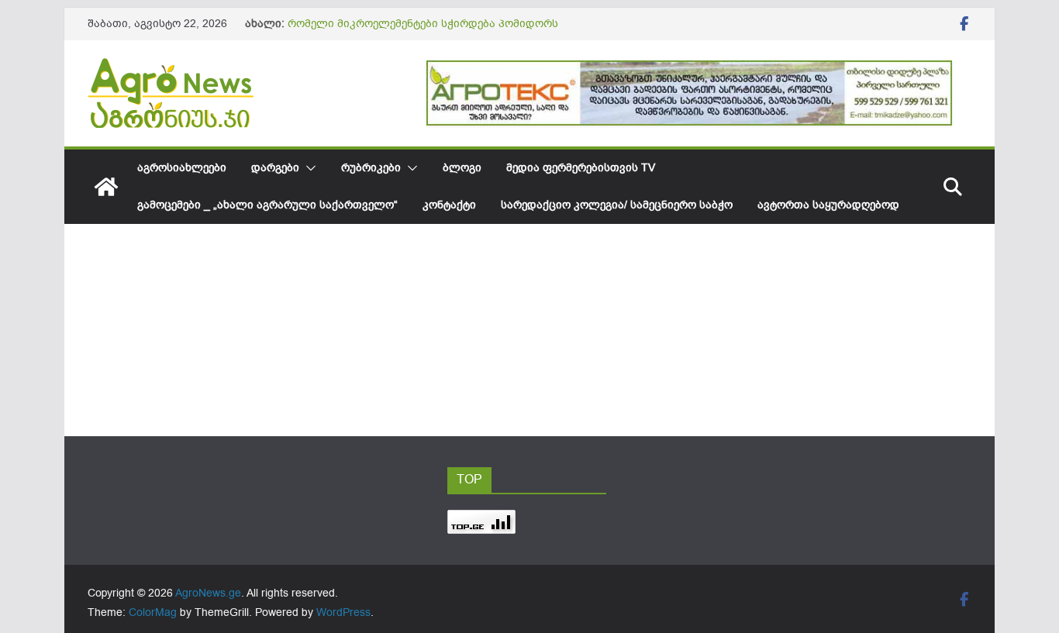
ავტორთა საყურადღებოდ (828, 205)
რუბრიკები (371, 167)
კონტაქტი (449, 205)
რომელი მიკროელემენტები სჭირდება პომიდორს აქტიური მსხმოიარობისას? (423, 31)
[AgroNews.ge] (106, 186)
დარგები (275, 167)
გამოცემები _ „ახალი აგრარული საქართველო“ (267, 205)
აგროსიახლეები (181, 167)
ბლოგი (462, 167)
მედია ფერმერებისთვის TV (580, 167)
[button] (307, 168)
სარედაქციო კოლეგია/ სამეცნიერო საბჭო (617, 205)
